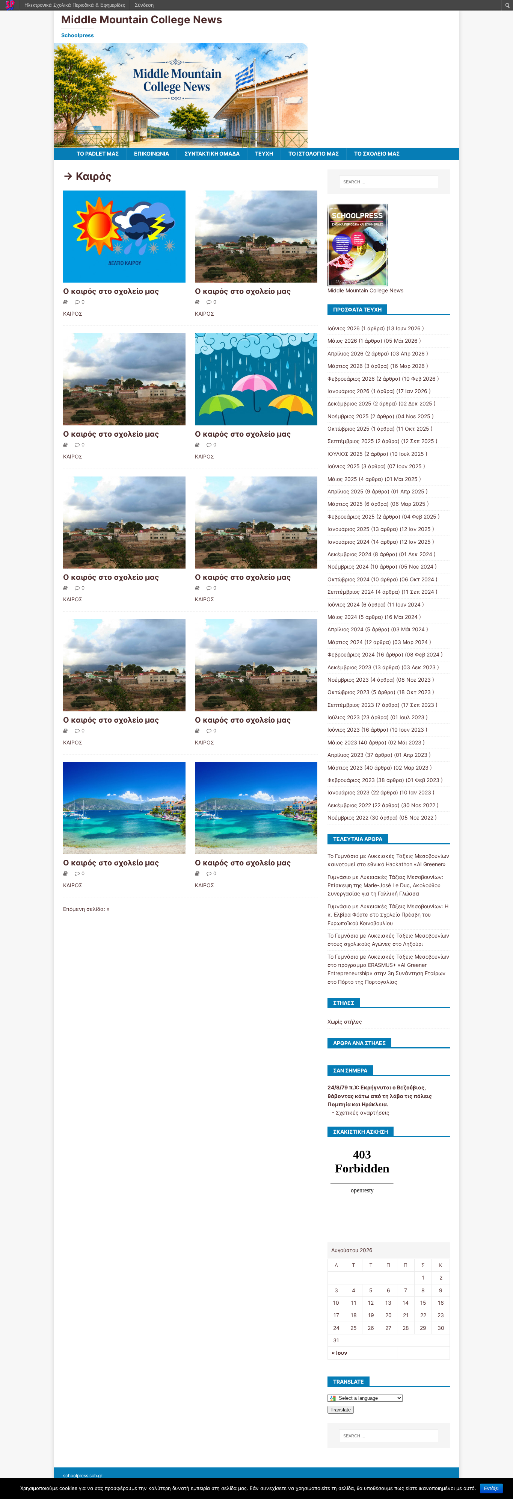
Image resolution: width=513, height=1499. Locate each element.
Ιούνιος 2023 (343, 729)
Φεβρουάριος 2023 (351, 780)
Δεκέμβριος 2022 (349, 805)
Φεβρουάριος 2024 (351, 654)
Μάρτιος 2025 (345, 504)
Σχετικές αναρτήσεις (362, 1112)
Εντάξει (491, 1488)
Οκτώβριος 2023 (348, 692)
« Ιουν (339, 1352)
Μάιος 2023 (342, 742)
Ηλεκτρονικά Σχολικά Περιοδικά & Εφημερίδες (74, 5)
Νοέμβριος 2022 (347, 817)
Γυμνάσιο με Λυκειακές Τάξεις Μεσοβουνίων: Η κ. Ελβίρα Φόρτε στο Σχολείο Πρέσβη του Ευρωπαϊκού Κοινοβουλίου (387, 914)
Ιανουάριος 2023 (348, 792)
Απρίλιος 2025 (345, 491)
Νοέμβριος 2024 (348, 566)
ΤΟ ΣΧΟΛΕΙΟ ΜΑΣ (377, 153)
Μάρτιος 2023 (345, 767)
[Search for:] (388, 181)
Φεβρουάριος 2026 (351, 378)
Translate (340, 1410)
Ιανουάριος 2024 (348, 541)
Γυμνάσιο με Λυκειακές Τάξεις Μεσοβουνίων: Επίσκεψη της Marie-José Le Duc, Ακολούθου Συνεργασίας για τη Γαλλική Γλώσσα (385, 885)
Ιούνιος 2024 (343, 604)
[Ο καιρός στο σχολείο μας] (124, 278)
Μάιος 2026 (342, 340)
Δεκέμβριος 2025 (349, 403)
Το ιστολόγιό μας (313, 153)
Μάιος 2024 (342, 617)
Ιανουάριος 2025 (348, 529)
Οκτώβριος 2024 (348, 579)
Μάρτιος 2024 (345, 642)
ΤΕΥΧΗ (264, 153)
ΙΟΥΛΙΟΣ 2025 (345, 454)
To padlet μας (98, 153)
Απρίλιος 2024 (345, 629)
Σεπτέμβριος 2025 (350, 441)
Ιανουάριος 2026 (348, 391)
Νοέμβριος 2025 (348, 416)
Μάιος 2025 (342, 479)
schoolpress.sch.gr (82, 1475)
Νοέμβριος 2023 (348, 679)
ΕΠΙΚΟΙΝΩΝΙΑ (151, 153)
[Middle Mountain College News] (181, 143)
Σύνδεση (144, 5)
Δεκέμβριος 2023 (349, 667)
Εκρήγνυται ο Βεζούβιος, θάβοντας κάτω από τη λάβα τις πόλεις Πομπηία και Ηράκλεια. (379, 1095)
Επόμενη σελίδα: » (86, 909)
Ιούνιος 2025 (343, 466)
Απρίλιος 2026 (345, 353)
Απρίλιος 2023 (345, 755)
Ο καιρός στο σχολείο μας (111, 291)
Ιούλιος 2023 (343, 717)
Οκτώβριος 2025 (348, 428)
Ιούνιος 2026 (343, 328)
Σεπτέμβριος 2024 (350, 591)
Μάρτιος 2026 (345, 366)
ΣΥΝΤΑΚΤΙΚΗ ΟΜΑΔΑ (212, 153)
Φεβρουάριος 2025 (351, 516)
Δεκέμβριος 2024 (349, 554)
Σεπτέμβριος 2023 (350, 705)
